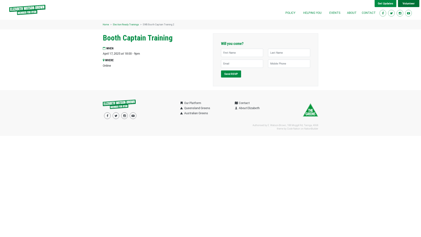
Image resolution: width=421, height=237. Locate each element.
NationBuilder (311, 128)
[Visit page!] (383, 13)
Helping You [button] (312, 12)
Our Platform (192, 103)
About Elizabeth (249, 108)
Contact (369, 12)
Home (106, 24)
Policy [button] (290, 12)
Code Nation (293, 128)
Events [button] (334, 12)
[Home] (27, 10)
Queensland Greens (197, 108)
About (352, 12)
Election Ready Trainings (126, 24)
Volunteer (409, 3)
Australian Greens (196, 113)
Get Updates (385, 3)
